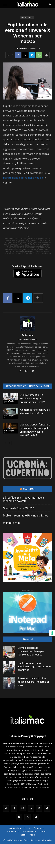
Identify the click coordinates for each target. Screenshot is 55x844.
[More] (46, 55)
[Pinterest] (39, 808)
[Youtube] (36, 817)
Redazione (22, 48)
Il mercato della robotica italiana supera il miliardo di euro (33, 682)
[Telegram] (32, 55)
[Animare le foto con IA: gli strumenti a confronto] (10, 413)
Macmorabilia (15, 828)
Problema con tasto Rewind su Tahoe (25, 515)
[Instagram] (27, 371)
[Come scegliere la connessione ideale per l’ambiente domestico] (9, 652)
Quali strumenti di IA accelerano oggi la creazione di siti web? (32, 398)
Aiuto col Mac (29, 489)
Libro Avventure (29, 831)
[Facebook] (18, 55)
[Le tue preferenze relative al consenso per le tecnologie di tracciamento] (52, 633)
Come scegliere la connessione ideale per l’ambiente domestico (31, 651)
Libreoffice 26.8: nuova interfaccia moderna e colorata (23, 499)
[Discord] (6, 808)
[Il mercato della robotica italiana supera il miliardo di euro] (9, 683)
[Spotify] (47, 808)
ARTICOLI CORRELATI (16, 386)
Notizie (23, 835)
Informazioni (38, 828)
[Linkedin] (31, 808)
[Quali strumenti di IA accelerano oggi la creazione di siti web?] (10, 398)
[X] (25, 55)
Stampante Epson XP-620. (19, 508)
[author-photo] (27, 330)
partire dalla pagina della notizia (23, 177)
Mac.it (32, 835)
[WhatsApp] (39, 55)
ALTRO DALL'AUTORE (39, 386)
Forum (27, 828)
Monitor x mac (11, 522)
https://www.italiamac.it (27, 339)
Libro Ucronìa (13, 831)
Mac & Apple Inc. (27, 17)
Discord (42, 831)
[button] (5, 4)
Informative (47, 840)
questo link (43, 750)
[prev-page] (5, 443)
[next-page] (10, 443)
